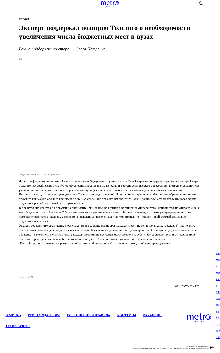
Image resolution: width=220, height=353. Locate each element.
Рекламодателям (44, 315)
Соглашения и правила (88, 315)
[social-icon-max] (29, 347)
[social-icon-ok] (22, 347)
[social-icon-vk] (8, 347)
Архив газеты (18, 326)
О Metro (13, 315)
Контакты (126, 315)
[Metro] (110, 3)
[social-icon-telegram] (15, 347)
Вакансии (152, 315)
